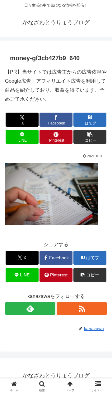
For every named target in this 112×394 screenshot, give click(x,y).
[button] (90, 137)
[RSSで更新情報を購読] (82, 308)
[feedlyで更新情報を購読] (30, 308)
